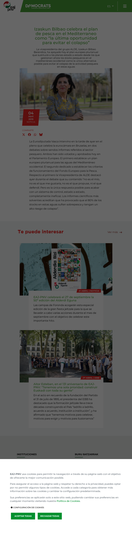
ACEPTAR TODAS (23, 516)
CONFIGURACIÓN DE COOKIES (28, 507)
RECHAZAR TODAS (49, 516)
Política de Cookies (68, 501)
